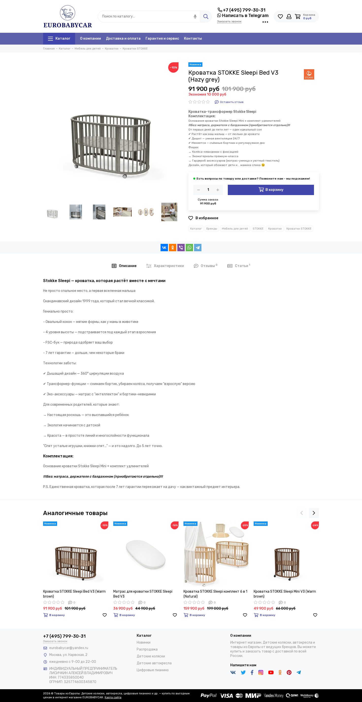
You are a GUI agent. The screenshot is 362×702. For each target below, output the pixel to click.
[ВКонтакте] (164, 247)
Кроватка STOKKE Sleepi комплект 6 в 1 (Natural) (215, 594)
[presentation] (302, 513)
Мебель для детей (235, 228)
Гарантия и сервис (162, 38)
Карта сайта (113, 697)
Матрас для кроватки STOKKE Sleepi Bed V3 (142, 594)
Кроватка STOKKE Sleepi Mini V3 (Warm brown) (285, 594)
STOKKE (258, 228)
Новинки (143, 642)
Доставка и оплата (123, 38)
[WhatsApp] (189, 247)
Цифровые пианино (153, 670)
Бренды (211, 228)
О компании (90, 38)
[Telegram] (197, 247)
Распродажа (147, 649)
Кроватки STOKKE (299, 228)
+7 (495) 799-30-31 (244, 10)
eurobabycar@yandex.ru (68, 648)
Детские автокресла (154, 663)
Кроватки (275, 228)
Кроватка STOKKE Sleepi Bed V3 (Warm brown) (74, 594)
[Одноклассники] (172, 247)
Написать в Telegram (245, 15)
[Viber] (181, 247)
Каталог (62, 38)
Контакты (193, 38)
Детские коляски (151, 656)
